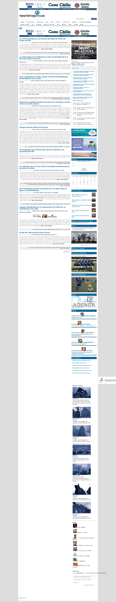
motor (60, 170)
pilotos (63, 170)
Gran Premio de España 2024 (45, 170)
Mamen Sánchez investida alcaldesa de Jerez (81, 200)
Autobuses (82, 573)
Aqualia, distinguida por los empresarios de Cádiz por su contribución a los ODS (42, 208)
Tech (33, 24)
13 (84, 181)
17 (73, 182)
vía (56, 234)
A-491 (34, 60)
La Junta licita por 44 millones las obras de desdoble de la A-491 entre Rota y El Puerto (43, 58)
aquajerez (41, 192)
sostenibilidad (55, 192)
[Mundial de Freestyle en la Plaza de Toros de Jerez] (94, 206)
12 (80, 181)
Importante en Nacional (46, 183)
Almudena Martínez (36, 210)
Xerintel (92, 585)
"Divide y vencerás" (76, 317)
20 (84, 182)
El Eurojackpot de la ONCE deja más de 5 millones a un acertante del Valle (41, 150)
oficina (55, 129)
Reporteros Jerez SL (86, 576)
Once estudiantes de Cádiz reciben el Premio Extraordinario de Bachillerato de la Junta (43, 77)
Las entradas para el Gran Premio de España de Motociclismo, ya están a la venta (44, 167)
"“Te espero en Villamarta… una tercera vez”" (83, 326)
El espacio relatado (83, 555)
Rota (25, 62)
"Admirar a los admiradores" (79, 344)
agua (34, 192)
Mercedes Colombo (51, 80)
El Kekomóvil (81, 561)
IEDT (37, 105)
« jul (77, 187)
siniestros (53, 234)
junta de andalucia (46, 42)
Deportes (64, 24)
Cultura (69, 24)
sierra (58, 129)
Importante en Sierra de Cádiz (37, 52)
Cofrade (75, 24)
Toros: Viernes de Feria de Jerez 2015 (80, 216)
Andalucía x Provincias (49, 24)
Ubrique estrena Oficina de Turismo (33, 127)
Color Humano (81, 527)
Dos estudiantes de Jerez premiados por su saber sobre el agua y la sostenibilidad (43, 189)
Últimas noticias (75, 68)
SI (73, 163)
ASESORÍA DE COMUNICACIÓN (42, 19)
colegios (48, 192)
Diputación (34, 105)
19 (80, 182)
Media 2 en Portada (47, 52)
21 (87, 182)
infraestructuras (48, 234)
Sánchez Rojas (22, 212)
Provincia (58, 22)
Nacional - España (54, 184)
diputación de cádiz (60, 210)
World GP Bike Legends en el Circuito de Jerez (80, 195)
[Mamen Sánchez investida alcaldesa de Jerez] (94, 201)
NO (73, 165)
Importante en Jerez (34, 162)
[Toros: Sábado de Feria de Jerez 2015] (94, 211)
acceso (32, 234)
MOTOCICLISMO (55, 170)
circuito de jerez (37, 170)
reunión (59, 42)
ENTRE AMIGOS (75, 61)
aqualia (45, 192)
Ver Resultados (84, 170)
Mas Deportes (54, 183)
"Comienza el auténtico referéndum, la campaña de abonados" (81, 353)
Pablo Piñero (89, 333)
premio (66, 210)
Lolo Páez (89, 351)
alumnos (37, 192)
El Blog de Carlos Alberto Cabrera (83, 538)
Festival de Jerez (30, 22)
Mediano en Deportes (44, 184)
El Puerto (49, 60)
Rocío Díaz (21, 62)
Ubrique (64, 129)
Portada (22, 22)
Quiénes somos (77, 579)
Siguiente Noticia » (66, 251)
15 (91, 181)
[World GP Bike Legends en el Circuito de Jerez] (94, 196)
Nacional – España (25, 24)
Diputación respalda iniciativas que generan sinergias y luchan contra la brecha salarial (44, 103)
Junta (46, 80)
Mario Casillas (51, 129)
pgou (51, 42)
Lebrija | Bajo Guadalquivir (85, 22)
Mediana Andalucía (54, 52)
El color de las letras (84, 550)
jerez (52, 192)
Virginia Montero (88, 342)
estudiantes (37, 80)
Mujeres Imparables (53, 105)
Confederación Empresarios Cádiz (50, 210)
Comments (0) (67, 53)
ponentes (59, 105)
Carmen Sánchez (35, 42)
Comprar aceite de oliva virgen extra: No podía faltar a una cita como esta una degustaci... (85, 114)
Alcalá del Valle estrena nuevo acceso (34, 232)
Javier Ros (42, 80)
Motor (47, 22)
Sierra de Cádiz (66, 22)
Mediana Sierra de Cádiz (53, 123)
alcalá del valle (37, 234)
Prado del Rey (55, 42)
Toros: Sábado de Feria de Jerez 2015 (80, 211)
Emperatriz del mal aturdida (81, 566)
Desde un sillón (82, 532)
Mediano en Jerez (62, 97)
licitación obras (65, 60)
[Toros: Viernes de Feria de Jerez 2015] (94, 217)
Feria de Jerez (40, 22)
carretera (45, 60)
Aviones (75, 573)
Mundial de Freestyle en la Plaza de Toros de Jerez (81, 206)
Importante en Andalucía (37, 183)
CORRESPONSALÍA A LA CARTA (26, 19)
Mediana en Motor (49, 73)
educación (33, 80)
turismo (61, 129)
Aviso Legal (83, 579)
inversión (37, 129)
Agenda (104, 573)
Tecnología (38, 24)
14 (87, 181)
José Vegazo (86, 324)
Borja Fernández (89, 316)
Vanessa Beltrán (64, 42)
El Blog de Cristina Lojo (85, 545)
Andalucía (74, 22)
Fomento (40, 42)
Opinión (81, 24)
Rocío (52, 22)
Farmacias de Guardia (96, 573)
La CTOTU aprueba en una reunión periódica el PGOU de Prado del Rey (42, 39)
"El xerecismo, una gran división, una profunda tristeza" (81, 335)
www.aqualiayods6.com (38, 197)
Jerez (58, 24)
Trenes (87, 573)
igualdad (40, 105)
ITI (39, 129)
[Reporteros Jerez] (34, 13)
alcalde (33, 129)
